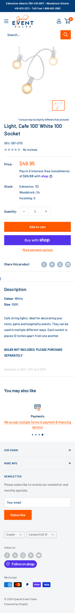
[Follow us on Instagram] (23, 555)
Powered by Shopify (16, 604)
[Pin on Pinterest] (52, 264)
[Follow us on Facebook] (7, 555)
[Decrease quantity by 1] (24, 211)
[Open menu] (6, 21)
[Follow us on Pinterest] (31, 555)
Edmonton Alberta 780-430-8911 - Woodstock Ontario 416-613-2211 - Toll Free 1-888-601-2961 (37, 6)
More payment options (37, 250)
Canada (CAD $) (38, 534)
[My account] (59, 21)
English (10, 534)
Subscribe (17, 515)
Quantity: (10, 211)
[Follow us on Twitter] (15, 555)
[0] (67, 21)
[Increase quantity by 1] (46, 211)
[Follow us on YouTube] (39, 555)
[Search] (65, 34)
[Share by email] (68, 264)
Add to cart (37, 227)
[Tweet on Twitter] (60, 264)
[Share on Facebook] (44, 264)
